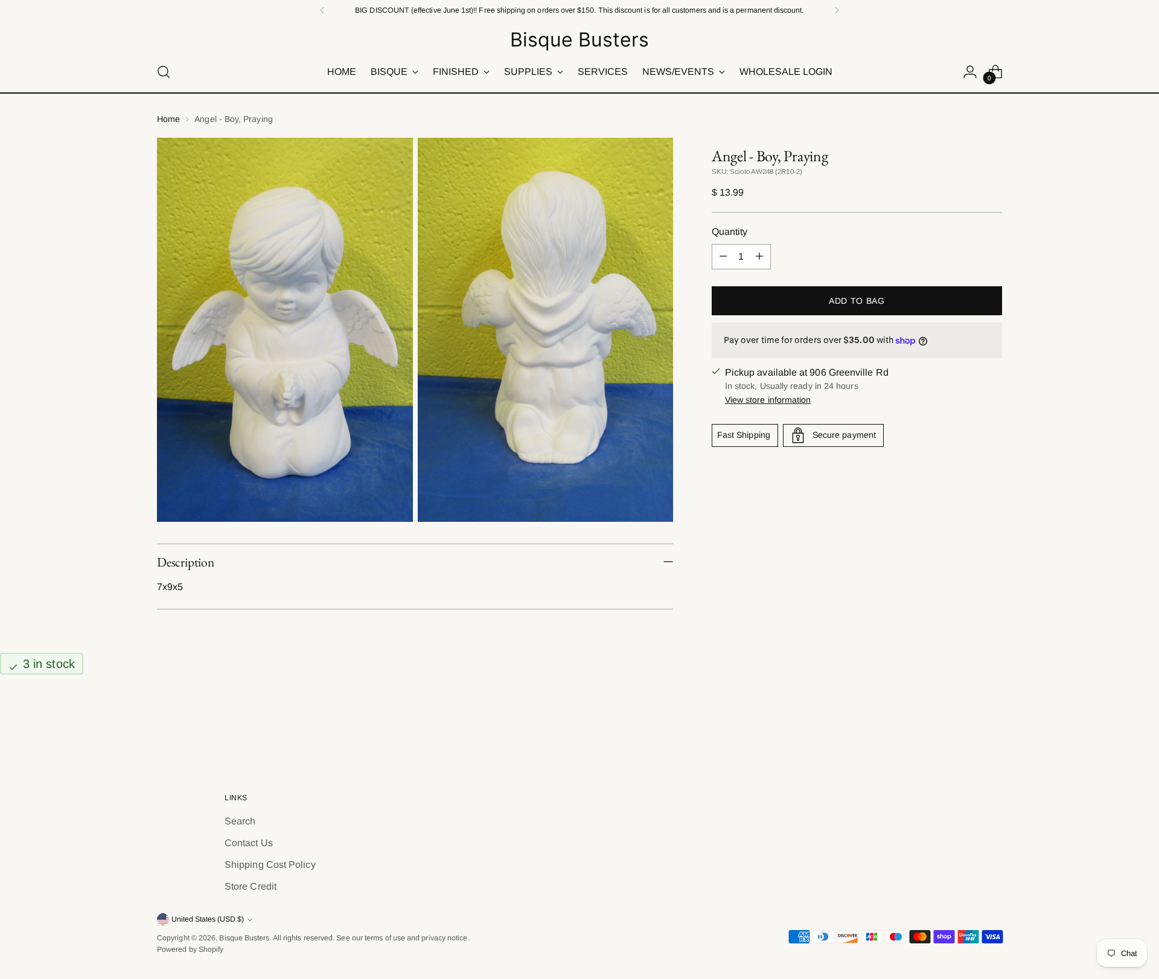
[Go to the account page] (970, 72)
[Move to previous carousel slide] (964, 724)
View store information (768, 400)
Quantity (730, 231)
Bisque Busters (244, 938)
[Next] (836, 10)
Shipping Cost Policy (270, 864)
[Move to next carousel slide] (992, 724)
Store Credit (250, 886)
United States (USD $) (207, 919)
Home (168, 119)
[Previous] (322, 10)
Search (240, 821)
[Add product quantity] (759, 257)
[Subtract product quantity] (723, 257)
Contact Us (249, 843)
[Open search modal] (164, 72)
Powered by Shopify (190, 949)
